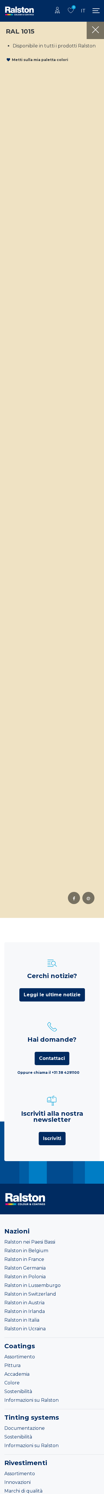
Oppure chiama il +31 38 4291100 (48, 1072)
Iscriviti (52, 1138)
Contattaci (52, 1058)
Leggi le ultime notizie (52, 994)
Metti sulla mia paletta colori (40, 60)
